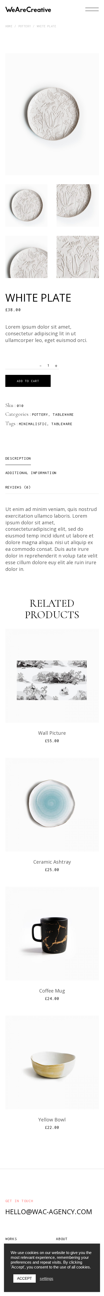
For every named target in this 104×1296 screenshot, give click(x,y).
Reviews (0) (18, 487)
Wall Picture (52, 733)
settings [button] (46, 1278)
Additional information (31, 473)
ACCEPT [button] (24, 1278)
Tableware (63, 414)
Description (18, 458)
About (62, 1239)
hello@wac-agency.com (48, 1211)
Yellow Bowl (52, 1119)
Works (11, 1239)
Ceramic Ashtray (52, 862)
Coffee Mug (52, 990)
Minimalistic (33, 424)
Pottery (40, 414)
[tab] (18, 458)
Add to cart (28, 381)
